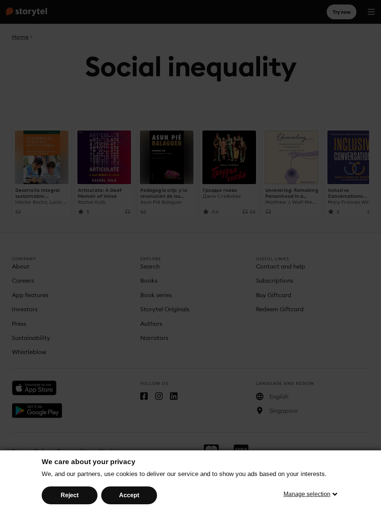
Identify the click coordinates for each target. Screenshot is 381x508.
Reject (70, 495)
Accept (129, 495)
